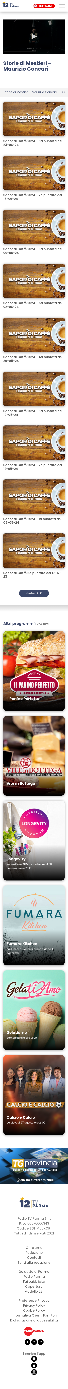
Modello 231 (34, 1291)
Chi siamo (34, 1247)
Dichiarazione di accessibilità (34, 1320)
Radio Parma (34, 1276)
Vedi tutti (43, 624)
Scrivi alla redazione (34, 1262)
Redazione (34, 1252)
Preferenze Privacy (34, 1300)
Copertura (34, 1286)
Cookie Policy (34, 1310)
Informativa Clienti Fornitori (34, 1315)
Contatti (34, 1257)
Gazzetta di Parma (34, 1271)
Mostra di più (34, 593)
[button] (34, 36)
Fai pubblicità (34, 1281)
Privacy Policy (34, 1305)
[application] (34, 36)
